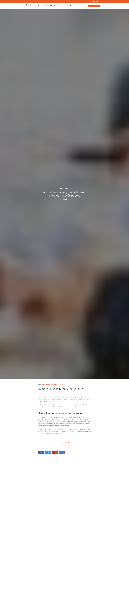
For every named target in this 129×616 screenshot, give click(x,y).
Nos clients (60, 6)
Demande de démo (94, 5)
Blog (71, 6)
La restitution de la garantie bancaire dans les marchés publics (64, 193)
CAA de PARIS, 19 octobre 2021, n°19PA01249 (54, 384)
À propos (67, 6)
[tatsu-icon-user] (100, 1)
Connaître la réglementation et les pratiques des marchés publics (54, 443)
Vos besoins (41, 6)
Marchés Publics (64, 188)
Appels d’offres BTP (51, 6)
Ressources (76, 6)
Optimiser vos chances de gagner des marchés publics (51, 445)
